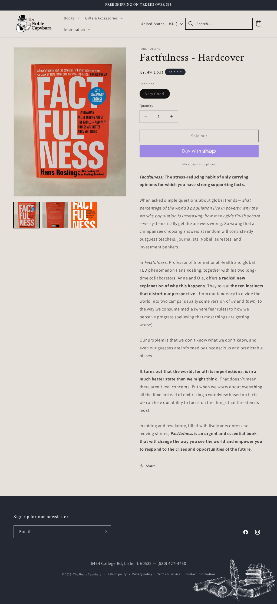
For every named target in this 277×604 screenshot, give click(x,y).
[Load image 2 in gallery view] (55, 215)
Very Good (157, 95)
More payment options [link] (199, 164)
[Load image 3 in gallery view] (84, 215)
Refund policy (117, 574)
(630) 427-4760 (171, 563)
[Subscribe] (105, 531)
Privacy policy (142, 574)
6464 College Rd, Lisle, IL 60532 (121, 563)
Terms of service (168, 574)
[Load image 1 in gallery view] (26, 215)
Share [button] (151, 465)
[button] (71, 18)
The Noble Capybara (87, 574)
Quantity (146, 105)
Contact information (200, 574)
